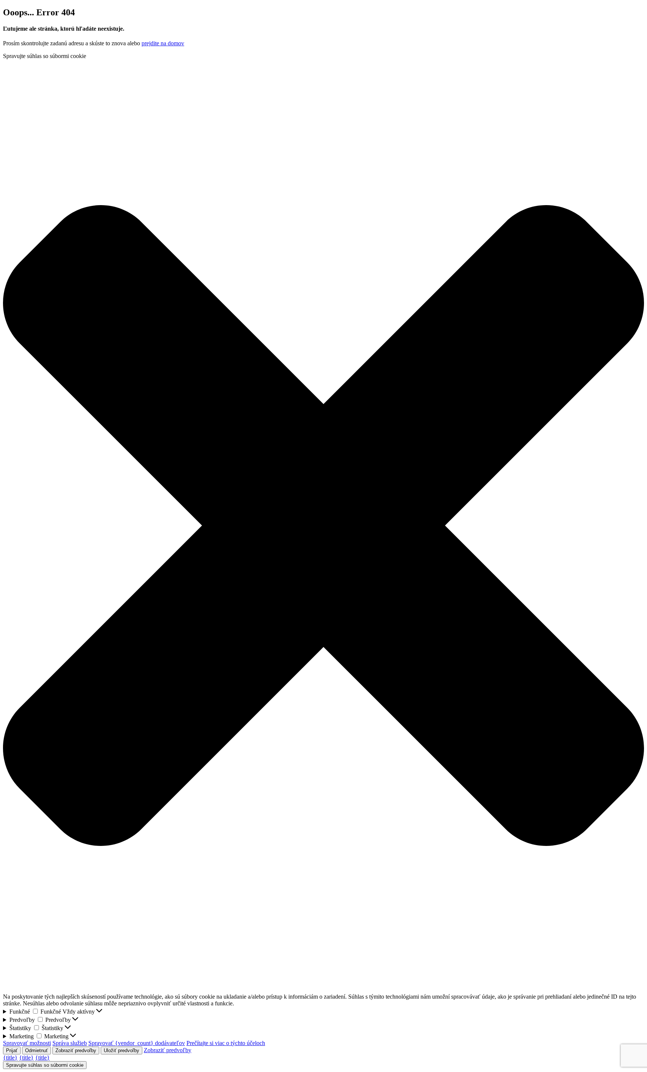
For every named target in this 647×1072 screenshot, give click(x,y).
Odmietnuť (36, 1050)
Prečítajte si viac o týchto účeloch (225, 1043)
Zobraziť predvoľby (75, 1050)
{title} (10, 1057)
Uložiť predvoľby (121, 1050)
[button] (323, 526)
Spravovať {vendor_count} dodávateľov (136, 1043)
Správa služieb (69, 1043)
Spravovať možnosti (27, 1043)
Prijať (12, 1050)
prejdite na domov (163, 43)
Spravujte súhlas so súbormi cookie (44, 1065)
